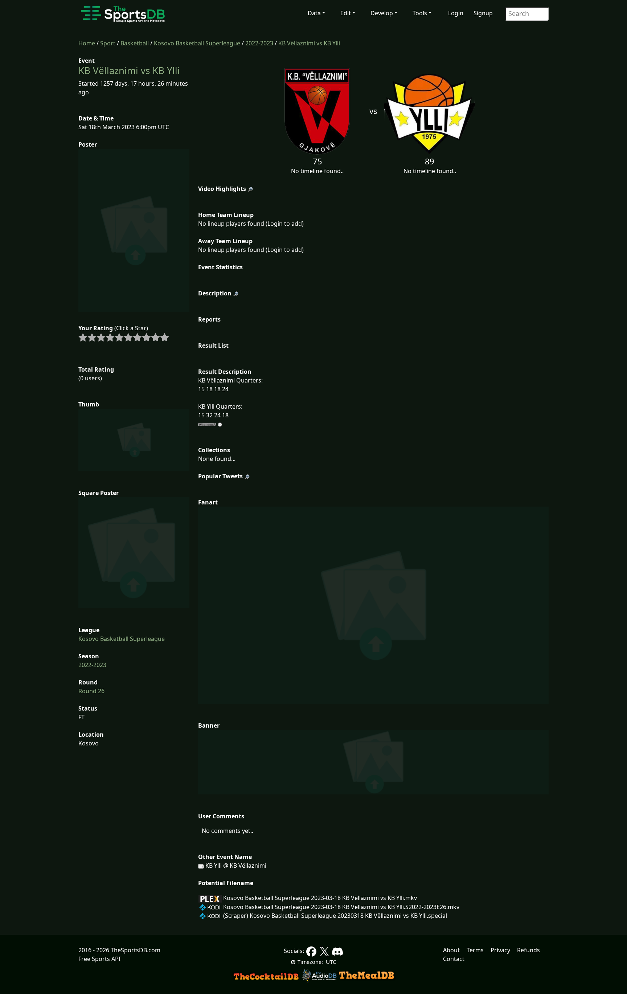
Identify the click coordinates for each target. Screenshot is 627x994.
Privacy (500, 950)
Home (86, 43)
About (451, 950)
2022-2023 (259, 43)
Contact (453, 959)
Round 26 (91, 691)
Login (455, 13)
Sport (107, 43)
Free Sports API (99, 959)
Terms (475, 950)
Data (314, 13)
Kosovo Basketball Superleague (197, 43)
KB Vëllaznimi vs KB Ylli (309, 43)
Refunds (528, 950)
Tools (420, 13)
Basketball (134, 43)
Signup (483, 13)
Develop (381, 13)
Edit (345, 13)
